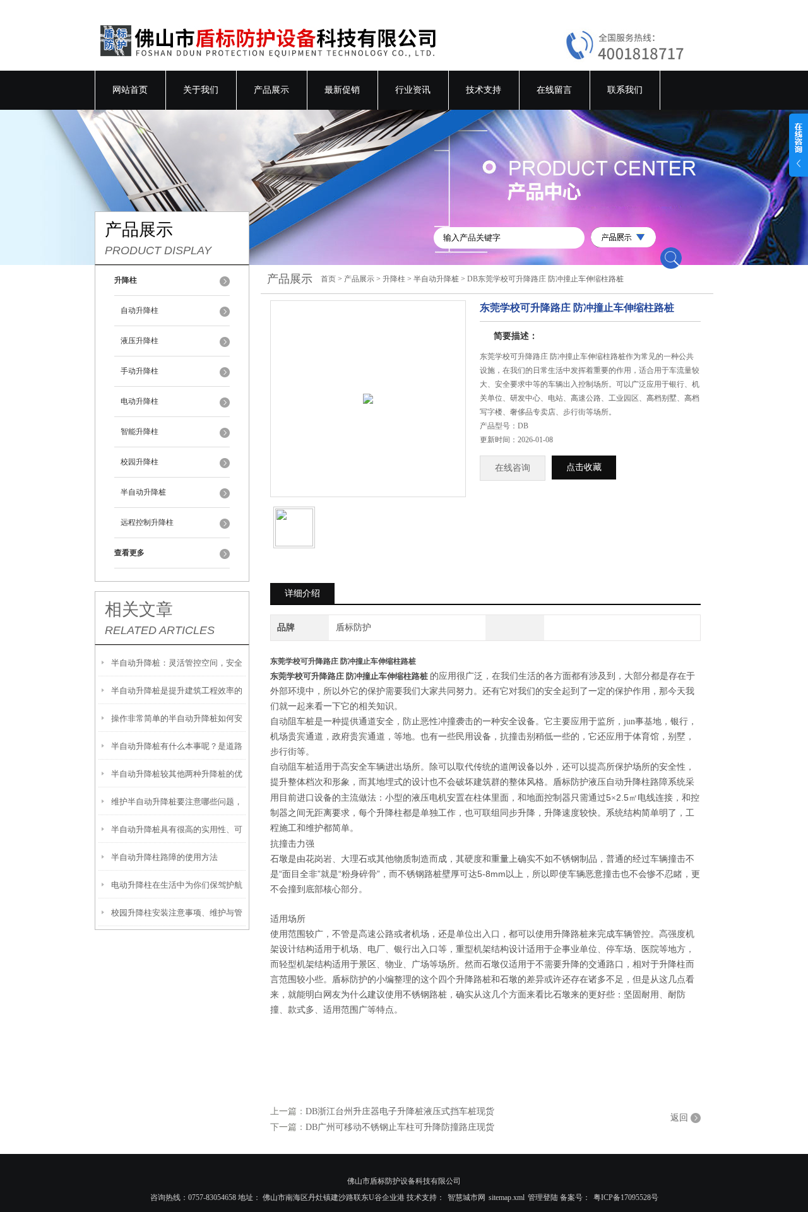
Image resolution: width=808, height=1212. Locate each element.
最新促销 (342, 90)
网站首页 (130, 90)
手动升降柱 (139, 371)
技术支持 (483, 90)
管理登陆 (543, 1197)
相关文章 (139, 609)
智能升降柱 (139, 431)
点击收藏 (584, 467)
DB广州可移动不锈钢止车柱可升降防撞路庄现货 (400, 1127)
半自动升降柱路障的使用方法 (164, 857)
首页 (328, 278)
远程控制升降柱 (147, 522)
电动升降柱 (139, 401)
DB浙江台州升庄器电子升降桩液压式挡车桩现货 (400, 1111)
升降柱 (394, 278)
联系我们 (625, 90)
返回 (679, 1117)
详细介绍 (302, 593)
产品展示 (271, 90)
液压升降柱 (139, 340)
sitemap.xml (507, 1197)
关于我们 (200, 90)
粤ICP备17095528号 (625, 1197)
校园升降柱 (139, 461)
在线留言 (554, 90)
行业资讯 (413, 90)
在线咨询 (512, 468)
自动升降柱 (139, 310)
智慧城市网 (466, 1197)
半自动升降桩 (143, 492)
